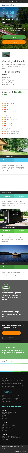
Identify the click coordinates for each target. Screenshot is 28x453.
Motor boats (5, 400)
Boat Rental (16, 396)
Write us (14, 42)
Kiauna (4, 415)
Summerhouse (6, 398)
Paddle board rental (7, 396)
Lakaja (4, 416)
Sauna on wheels (6, 401)
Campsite (15, 398)
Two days (4, 422)
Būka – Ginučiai (6, 413)
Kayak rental (5, 395)
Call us (14, 37)
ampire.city (23, 451)
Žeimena (4, 418)
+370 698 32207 (7, 1)
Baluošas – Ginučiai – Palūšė (9, 412)
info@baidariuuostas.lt (18, 1)
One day (4, 410)
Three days (5, 434)
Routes (11, 338)
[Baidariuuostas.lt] (9, 5)
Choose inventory (11, 333)
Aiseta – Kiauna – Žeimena (9, 425)
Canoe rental (16, 395)
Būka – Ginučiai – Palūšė (8, 427)
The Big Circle (5, 424)
